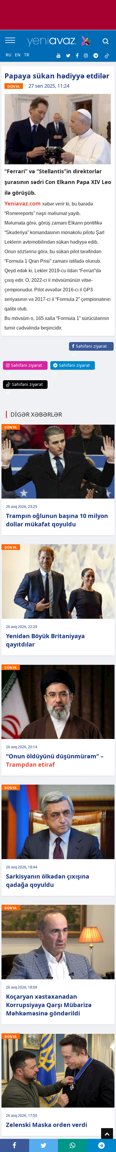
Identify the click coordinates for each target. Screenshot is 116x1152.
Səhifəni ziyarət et (89, 350)
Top (107, 1134)
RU (8, 55)
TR (26, 55)
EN (18, 55)
